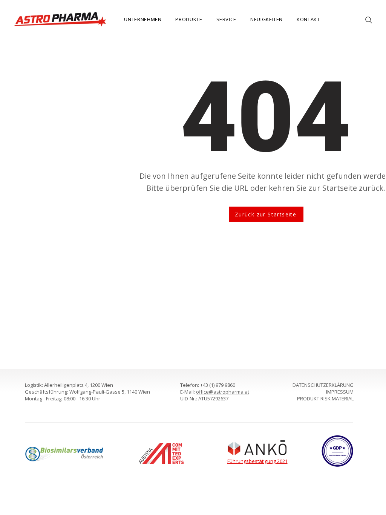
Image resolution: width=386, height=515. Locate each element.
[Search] (369, 20)
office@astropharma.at (222, 391)
